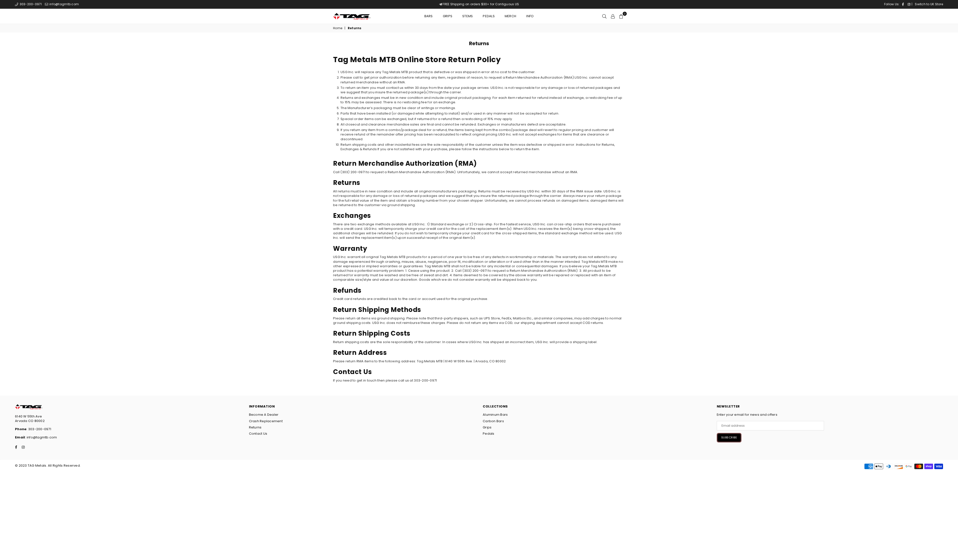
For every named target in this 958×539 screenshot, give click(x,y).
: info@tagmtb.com (41, 437)
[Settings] (613, 16)
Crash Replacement (266, 421)
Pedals (489, 16)
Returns (255, 427)
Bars (428, 16)
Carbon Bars (493, 421)
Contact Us (258, 433)
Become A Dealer (264, 414)
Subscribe (729, 437)
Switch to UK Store (929, 4)
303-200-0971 (30, 4)
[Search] (604, 16)
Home (337, 28)
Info (530, 16)
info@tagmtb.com (64, 4)
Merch (510, 16)
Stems (467, 16)
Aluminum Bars (495, 414)
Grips (447, 16)
